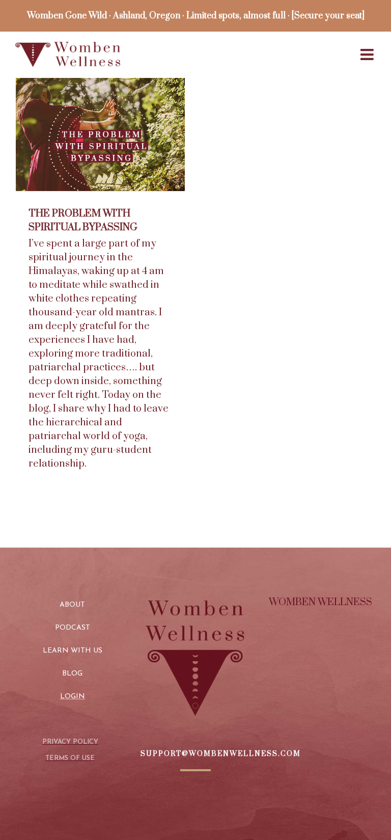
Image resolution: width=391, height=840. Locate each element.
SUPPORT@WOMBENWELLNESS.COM (221, 753)
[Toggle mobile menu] (368, 54)
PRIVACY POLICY (70, 742)
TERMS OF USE (70, 758)
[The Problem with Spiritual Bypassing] (100, 134)
